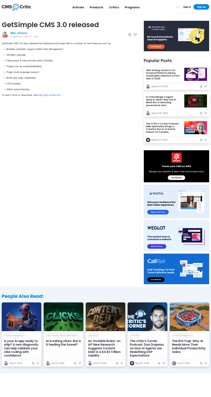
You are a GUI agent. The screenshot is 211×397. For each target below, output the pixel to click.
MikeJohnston (18, 33)
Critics (114, 7)
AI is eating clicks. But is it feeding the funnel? (63, 343)
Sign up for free (158, 212)
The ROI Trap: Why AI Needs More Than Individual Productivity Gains (189, 346)
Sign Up (201, 6)
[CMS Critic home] (17, 6)
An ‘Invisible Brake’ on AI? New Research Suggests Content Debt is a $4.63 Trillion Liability (104, 348)
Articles (78, 7)
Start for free (157, 246)
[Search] (177, 7)
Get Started (156, 46)
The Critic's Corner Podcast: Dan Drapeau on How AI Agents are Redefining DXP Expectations (147, 348)
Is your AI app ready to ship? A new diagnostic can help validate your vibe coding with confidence (21, 348)
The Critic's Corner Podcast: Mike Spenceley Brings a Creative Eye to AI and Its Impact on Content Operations (162, 129)
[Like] (135, 35)
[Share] (129, 35)
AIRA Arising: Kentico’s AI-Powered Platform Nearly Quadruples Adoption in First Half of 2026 (163, 74)
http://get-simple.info (49, 95)
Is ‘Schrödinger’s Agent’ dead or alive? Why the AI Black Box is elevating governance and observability (161, 102)
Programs (132, 7)
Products (96, 7)
